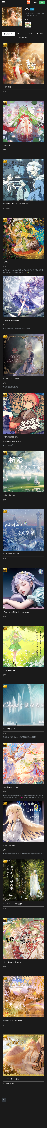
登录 (35, 2)
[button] (23, 88)
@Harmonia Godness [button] (8, 1025)
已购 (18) (8, 34)
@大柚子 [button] (5, 383)
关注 (30, 34)
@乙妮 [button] (4, 91)
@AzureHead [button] (6, 208)
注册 (42, 2)
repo (21, 34)
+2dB (41, 34)
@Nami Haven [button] (7, 325)
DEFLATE (24, 38)
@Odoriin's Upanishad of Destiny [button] (12, 441)
